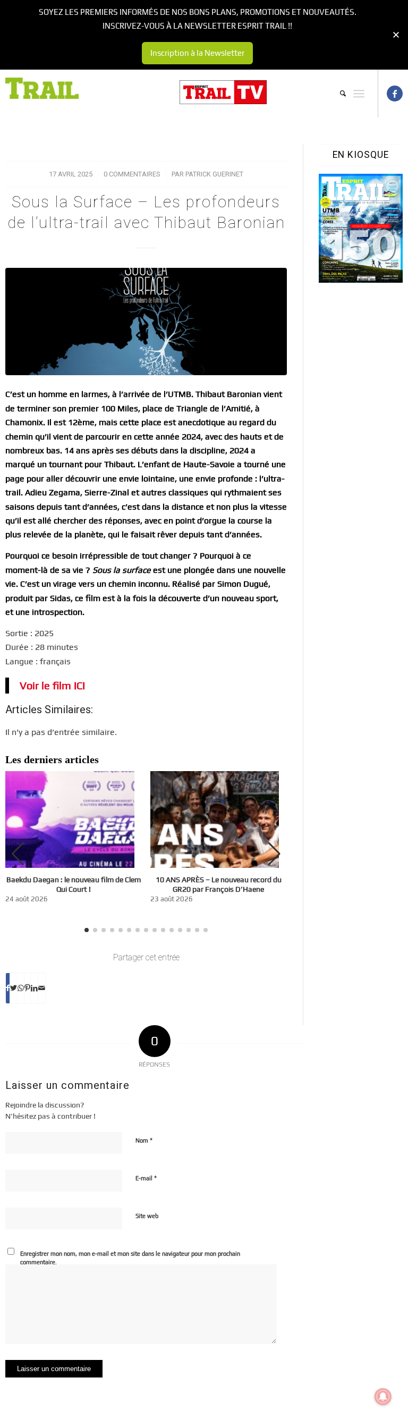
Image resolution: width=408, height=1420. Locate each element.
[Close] (396, 34)
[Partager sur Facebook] (8, 988)
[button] (274, 854)
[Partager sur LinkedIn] (34, 988)
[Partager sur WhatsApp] (21, 988)
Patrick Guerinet (214, 174)
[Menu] (358, 93)
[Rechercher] (337, 93)
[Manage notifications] (383, 1396)
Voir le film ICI (52, 685)
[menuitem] (337, 93)
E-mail (146, 1178)
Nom (143, 1140)
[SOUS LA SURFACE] (146, 321)
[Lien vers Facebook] (395, 94)
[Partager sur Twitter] (13, 988)
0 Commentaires (132, 174)
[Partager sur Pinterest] (27, 988)
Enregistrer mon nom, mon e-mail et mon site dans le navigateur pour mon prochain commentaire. (130, 1258)
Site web (146, 1216)
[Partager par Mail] (41, 988)
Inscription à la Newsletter (197, 52)
